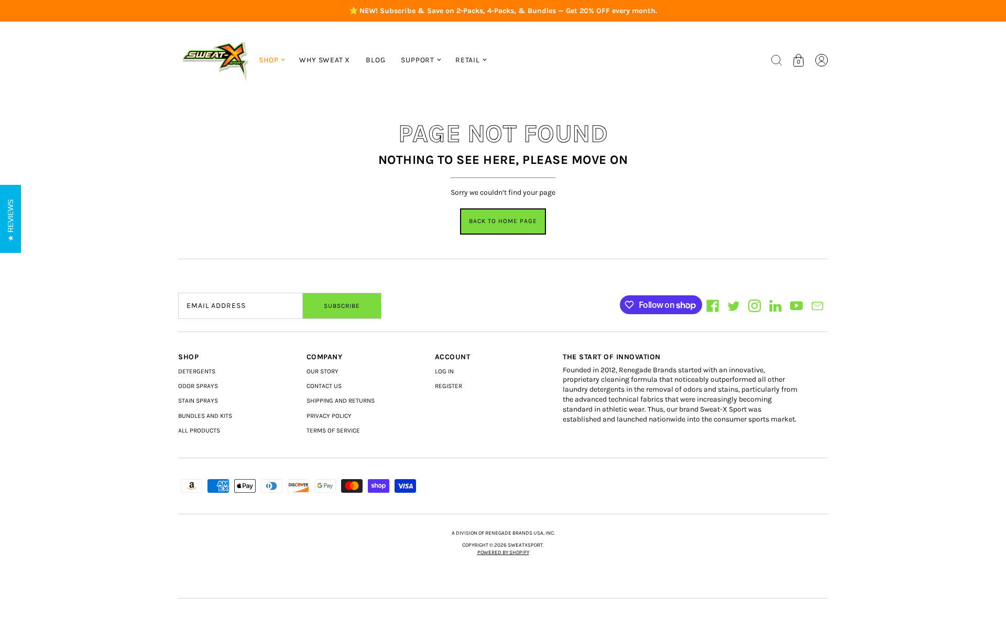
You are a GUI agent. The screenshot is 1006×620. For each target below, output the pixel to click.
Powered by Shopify (503, 552)
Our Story (322, 371)
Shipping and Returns (341, 400)
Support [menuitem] (417, 60)
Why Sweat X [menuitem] (324, 60)
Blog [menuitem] (375, 60)
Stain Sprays (198, 400)
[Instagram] (754, 306)
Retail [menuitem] (467, 60)
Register (448, 386)
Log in (444, 371)
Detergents (196, 371)
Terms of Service (333, 430)
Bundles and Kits (205, 415)
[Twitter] (733, 306)
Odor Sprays (198, 386)
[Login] (821, 60)
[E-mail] (817, 306)
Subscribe (342, 305)
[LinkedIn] (775, 306)
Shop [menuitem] (268, 60)
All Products (199, 430)
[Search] (776, 60)
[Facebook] (712, 306)
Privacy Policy (329, 415)
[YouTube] (796, 306)
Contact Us (324, 386)
